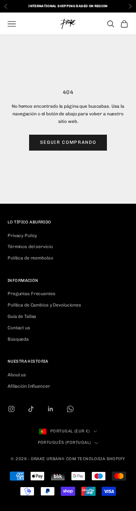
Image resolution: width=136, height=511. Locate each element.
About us (17, 374)
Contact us (19, 327)
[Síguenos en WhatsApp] (70, 409)
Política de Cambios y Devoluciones (44, 305)
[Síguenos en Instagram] (11, 409)
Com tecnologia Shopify (95, 458)
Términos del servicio (30, 246)
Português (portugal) (64, 442)
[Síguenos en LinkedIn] (50, 409)
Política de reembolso (30, 258)
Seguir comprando (68, 142)
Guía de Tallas (22, 316)
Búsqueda (18, 339)
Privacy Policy (22, 235)
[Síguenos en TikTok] (31, 409)
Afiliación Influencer (29, 386)
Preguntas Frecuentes (32, 293)
